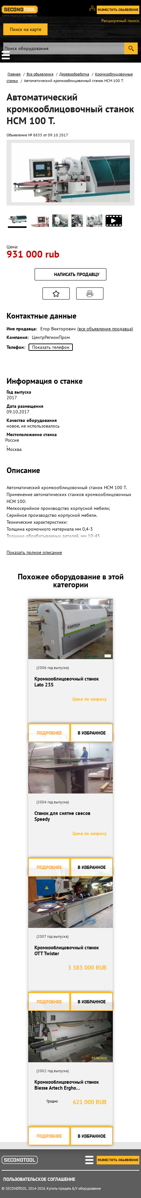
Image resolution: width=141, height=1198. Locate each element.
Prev (20, 194)
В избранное (92, 733)
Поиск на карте (25, 29)
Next (121, 194)
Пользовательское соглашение (39, 1179)
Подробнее (49, 733)
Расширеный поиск (120, 21)
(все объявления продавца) (105, 329)
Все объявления (40, 73)
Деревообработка (74, 73)
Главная (14, 73)
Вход (95, 11)
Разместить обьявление (118, 10)
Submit (131, 48)
